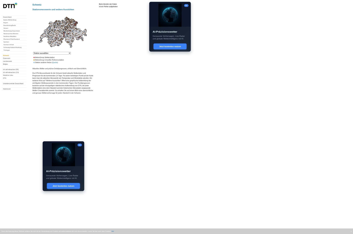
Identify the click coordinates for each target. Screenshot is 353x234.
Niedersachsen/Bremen (10, 33)
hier (113, 231)
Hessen (5, 28)
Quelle (54, 62)
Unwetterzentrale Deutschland (13, 83)
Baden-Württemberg (9, 20)
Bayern (5, 22)
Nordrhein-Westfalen (9, 36)
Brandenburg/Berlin (9, 25)
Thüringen (6, 50)
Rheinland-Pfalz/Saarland (11, 39)
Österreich (6, 58)
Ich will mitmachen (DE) (11, 69)
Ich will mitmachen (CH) (11, 72)
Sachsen (6, 42)
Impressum (7, 89)
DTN (4, 78)
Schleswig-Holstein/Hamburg (12, 47)
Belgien (5, 64)
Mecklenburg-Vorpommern (11, 31)
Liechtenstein (7, 61)
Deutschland (7, 17)
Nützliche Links (8, 75)
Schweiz (6, 55)
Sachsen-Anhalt (8, 44)
